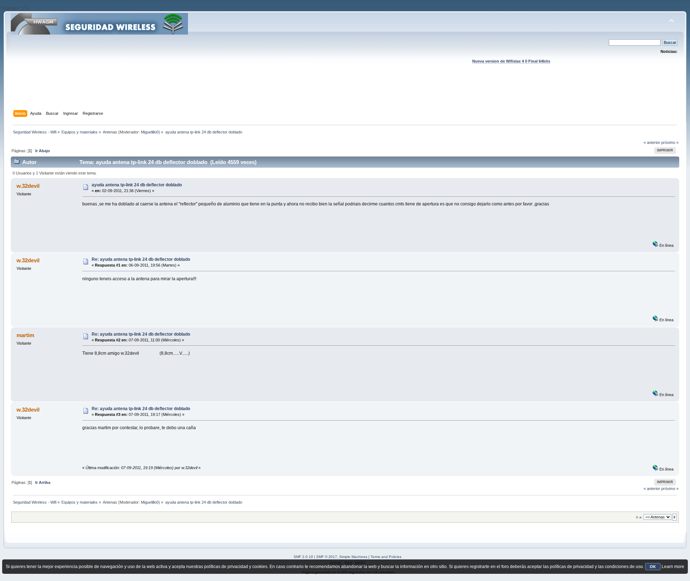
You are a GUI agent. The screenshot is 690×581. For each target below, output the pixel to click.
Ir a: (639, 517)
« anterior (652, 142)
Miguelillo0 (149, 132)
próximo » (669, 142)
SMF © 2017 (326, 557)
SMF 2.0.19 (303, 557)
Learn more (673, 566)
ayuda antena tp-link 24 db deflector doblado (137, 184)
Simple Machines (353, 557)
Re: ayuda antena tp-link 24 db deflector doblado (141, 259)
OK (653, 566)
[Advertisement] (345, 94)
